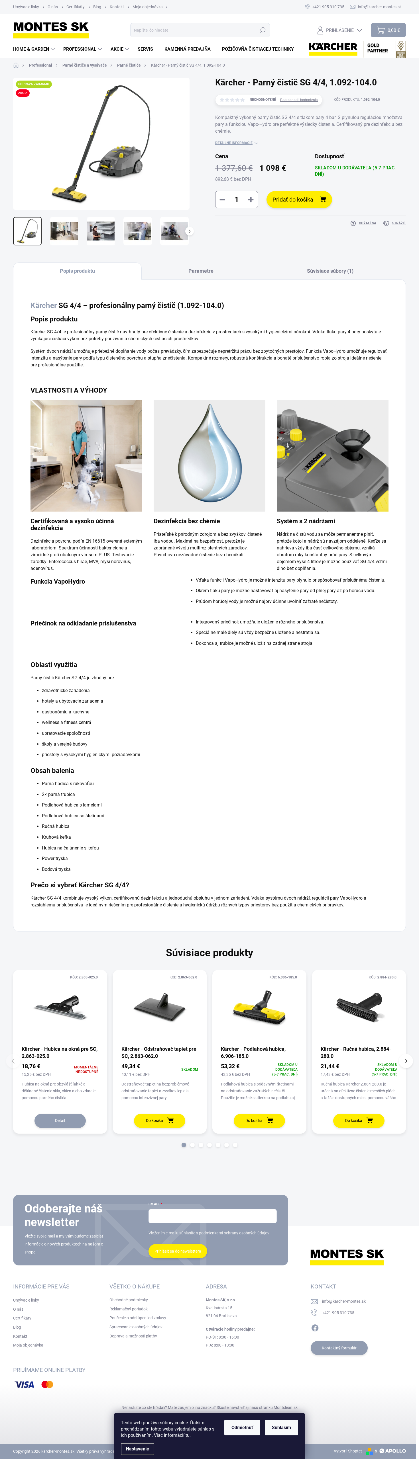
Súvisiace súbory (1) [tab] (330, 271)
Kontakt (117, 7)
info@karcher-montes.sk (344, 1301)
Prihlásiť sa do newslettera (177, 1251)
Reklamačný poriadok (128, 1309)
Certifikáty (75, 7)
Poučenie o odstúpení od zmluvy (137, 1318)
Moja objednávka (148, 7)
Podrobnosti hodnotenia (299, 100)
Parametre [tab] (200, 271)
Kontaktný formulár (339, 1348)
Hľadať (263, 30)
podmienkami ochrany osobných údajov (234, 1233)
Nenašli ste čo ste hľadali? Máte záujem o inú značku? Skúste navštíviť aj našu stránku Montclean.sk (209, 1407)
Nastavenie (137, 1449)
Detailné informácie (234, 143)
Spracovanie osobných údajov (135, 1327)
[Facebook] (315, 1327)
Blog (97, 7)
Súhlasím (281, 1427)
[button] (184, 1145)
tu (188, 1435)
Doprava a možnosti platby (133, 1336)
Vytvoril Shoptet (348, 1451)
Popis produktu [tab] (77, 271)
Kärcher (43, 305)
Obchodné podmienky (128, 1300)
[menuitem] (34, 49)
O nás (53, 7)
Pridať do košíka (292, 199)
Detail (60, 1120)
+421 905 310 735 (338, 1312)
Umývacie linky (26, 7)
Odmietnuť (242, 1427)
